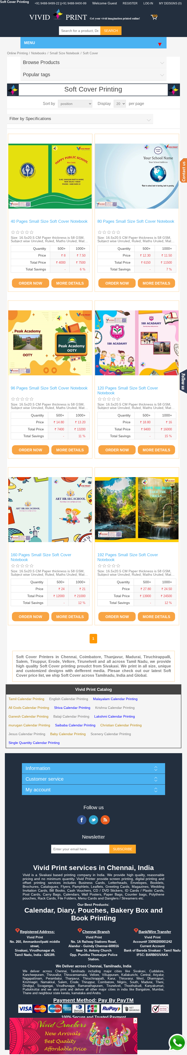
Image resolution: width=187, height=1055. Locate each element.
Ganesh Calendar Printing (28, 716)
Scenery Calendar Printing (111, 734)
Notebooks (38, 53)
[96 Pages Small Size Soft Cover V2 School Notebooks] (50, 343)
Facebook (81, 819)
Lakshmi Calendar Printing (114, 716)
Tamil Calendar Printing (26, 699)
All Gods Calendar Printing (29, 708)
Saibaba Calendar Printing (75, 725)
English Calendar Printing (68, 699)
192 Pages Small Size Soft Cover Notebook (127, 557)
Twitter (93, 819)
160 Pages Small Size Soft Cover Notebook (41, 557)
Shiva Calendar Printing (72, 708)
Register (130, 3)
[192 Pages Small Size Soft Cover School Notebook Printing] (137, 509)
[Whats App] (177, 1043)
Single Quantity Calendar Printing (34, 743)
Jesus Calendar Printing (27, 734)
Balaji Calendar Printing (71, 716)
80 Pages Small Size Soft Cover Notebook (135, 221)
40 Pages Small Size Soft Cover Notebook (49, 221)
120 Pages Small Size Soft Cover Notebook (127, 390)
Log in (148, 3)
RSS (105, 819)
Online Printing (17, 53)
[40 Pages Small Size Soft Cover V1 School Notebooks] (50, 176)
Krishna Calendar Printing (115, 708)
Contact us (183, 170)
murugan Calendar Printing (29, 725)
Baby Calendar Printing (68, 734)
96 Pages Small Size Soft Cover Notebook (49, 388)
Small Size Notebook (64, 53)
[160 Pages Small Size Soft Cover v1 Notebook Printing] (50, 509)
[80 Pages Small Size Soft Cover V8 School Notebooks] (137, 176)
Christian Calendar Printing (121, 725)
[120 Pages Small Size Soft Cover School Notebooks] (137, 343)
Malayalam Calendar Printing (115, 699)
